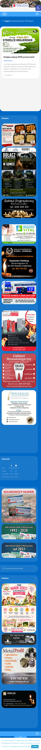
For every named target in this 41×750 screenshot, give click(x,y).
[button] (38, 8)
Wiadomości (8, 61)
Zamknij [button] (34, 746)
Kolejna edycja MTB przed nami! (19, 57)
